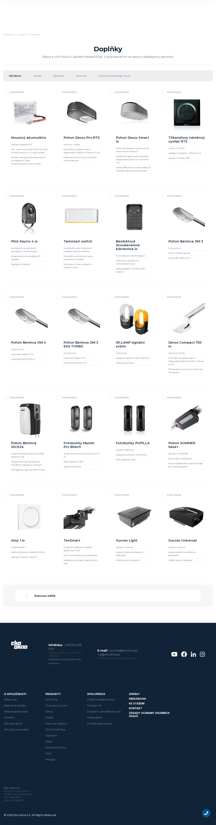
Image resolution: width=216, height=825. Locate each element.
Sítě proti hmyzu (56, 747)
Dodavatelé (94, 717)
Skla (48, 753)
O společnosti (15, 694)
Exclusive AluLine (56, 705)
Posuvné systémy (56, 723)
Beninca (59, 75)
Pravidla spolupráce (99, 723)
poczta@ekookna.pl (123, 650)
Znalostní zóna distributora (104, 711)
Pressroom (137, 698)
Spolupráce (96, 694)
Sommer (81, 75)
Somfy (37, 75)
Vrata (22, 34)
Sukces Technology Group (114, 75)
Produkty (9, 34)
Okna (49, 711)
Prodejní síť (94, 705)
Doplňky (35, 34)
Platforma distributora (101, 699)
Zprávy (134, 694)
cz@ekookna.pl (109, 654)
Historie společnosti (16, 711)
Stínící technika (55, 729)
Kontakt (135, 708)
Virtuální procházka (16, 729)
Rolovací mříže (44, 595)
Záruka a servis (13, 723)
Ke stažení (137, 703)
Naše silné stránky (15, 705)
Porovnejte (17, 92)
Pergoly (51, 759)
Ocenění (9, 717)
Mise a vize (10, 699)
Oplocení (51, 735)
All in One (52, 699)
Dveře (49, 717)
